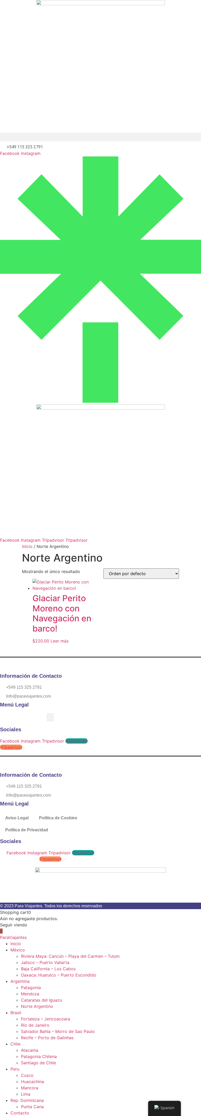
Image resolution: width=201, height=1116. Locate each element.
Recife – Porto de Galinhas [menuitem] (47, 1037)
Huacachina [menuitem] (32, 1081)
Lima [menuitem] (25, 1094)
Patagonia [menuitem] (31, 987)
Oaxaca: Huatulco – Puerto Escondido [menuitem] (58, 975)
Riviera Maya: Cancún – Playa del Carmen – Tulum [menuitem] (70, 956)
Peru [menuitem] (14, 1069)
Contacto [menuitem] (19, 1112)
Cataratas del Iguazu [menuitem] (41, 1000)
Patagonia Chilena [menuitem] (39, 1056)
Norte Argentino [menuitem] (37, 1006)
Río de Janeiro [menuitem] (35, 1025)
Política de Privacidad (26, 830)
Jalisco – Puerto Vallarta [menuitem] (45, 962)
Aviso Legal (17, 818)
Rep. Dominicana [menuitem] (27, 1100)
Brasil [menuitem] (15, 1012)
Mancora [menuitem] (29, 1087)
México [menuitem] (17, 950)
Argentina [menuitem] (20, 981)
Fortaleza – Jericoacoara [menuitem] (45, 1018)
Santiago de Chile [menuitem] (38, 1062)
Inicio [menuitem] (15, 943)
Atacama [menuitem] (29, 1050)
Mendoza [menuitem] (30, 993)
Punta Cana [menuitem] (32, 1106)
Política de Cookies (58, 818)
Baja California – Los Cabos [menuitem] (48, 968)
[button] (100, 137)
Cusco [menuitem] (27, 1075)
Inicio (27, 546)
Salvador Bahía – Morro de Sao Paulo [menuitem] (58, 1031)
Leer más (60, 641)
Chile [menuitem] (15, 1044)
